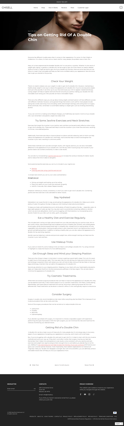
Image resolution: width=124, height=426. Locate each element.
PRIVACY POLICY (68, 416)
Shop (43, 8)
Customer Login (83, 8)
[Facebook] (81, 394)
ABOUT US (40, 416)
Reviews (64, 8)
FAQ (115, 416)
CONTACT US (58, 416)
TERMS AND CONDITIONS (106, 416)
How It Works (53, 8)
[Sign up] (34, 389)
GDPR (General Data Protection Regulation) (79, 419)
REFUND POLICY (93, 416)
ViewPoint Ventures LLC (17, 412)
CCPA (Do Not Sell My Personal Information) (105, 419)
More (72, 8)
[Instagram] (89, 394)
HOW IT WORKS (48, 416)
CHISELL (7, 7)
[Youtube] (85, 394)
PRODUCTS (33, 416)
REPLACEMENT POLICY (80, 416)
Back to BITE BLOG (62, 365)
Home (36, 8)
